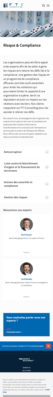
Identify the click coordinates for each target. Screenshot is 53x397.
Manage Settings (26, 385)
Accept (26, 392)
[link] (26, 324)
